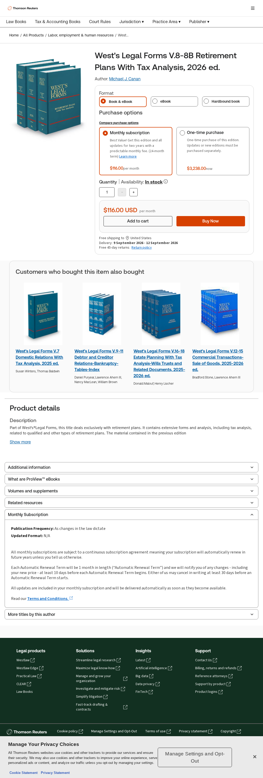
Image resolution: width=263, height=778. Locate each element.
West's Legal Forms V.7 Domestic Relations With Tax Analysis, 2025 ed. (39, 357)
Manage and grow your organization (93, 678)
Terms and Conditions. (48, 598)
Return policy (142, 247)
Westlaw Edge (27, 668)
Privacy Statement (54, 773)
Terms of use (155, 731)
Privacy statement (193, 731)
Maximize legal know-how (95, 668)
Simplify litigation (89, 696)
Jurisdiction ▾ (131, 21)
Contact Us (203, 660)
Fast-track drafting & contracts (92, 707)
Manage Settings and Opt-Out (114, 731)
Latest (140, 660)
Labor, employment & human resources (81, 35)
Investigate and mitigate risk (98, 688)
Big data (142, 676)
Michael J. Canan (124, 78)
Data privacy (145, 684)
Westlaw (23, 660)
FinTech (142, 691)
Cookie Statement (23, 773)
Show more (20, 442)
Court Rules (100, 21)
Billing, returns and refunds (216, 668)
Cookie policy (67, 731)
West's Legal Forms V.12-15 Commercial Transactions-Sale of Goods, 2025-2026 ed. (217, 360)
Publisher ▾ (199, 21)
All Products (33, 35)
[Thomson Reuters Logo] (23, 8)
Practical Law (26, 676)
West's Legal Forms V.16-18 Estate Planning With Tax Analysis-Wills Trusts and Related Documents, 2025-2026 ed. (159, 363)
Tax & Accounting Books (57, 21)
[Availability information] (166, 181)
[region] (131, 757)
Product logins (206, 691)
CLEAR (21, 684)
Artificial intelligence (151, 668)
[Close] (254, 756)
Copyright (228, 731)
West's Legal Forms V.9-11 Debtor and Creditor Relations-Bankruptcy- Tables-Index (98, 360)
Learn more (128, 156)
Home (14, 35)
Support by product (210, 684)
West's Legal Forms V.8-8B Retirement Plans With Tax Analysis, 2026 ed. (123, 35)
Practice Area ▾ (167, 21)
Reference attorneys (211, 676)
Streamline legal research (96, 660)
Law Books (16, 21)
